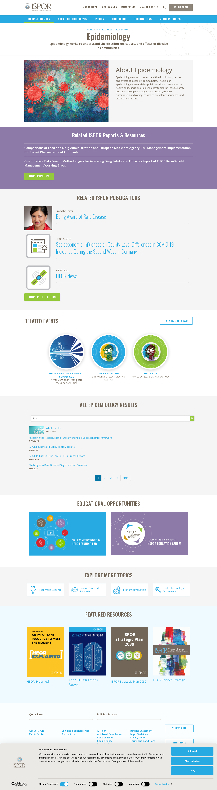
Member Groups (170, 19)
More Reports (39, 176)
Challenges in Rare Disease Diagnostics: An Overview (58, 465)
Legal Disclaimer (139, 734)
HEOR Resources (39, 19)
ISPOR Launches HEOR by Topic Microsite (52, 446)
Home (90, 30)
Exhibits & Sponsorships (75, 730)
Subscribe (179, 728)
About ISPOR (90, 7)
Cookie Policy (104, 741)
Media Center (37, 734)
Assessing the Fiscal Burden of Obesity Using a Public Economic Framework (70, 437)
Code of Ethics (105, 737)
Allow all (192, 751)
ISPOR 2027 (150, 373)
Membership (128, 7)
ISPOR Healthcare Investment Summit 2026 (66, 375)
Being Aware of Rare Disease (81, 216)
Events (99, 19)
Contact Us (68, 734)
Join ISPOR (179, 743)
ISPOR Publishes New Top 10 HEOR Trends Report (57, 456)
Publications (143, 19)
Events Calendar (176, 321)
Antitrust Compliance (109, 734)
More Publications (42, 297)
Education (119, 19)
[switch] (93, 784)
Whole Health (53, 428)
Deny (192, 770)
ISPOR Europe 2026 (108, 373)
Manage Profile (149, 7)
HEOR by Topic (123, 30)
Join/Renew (181, 7)
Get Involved (109, 7)
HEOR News (66, 276)
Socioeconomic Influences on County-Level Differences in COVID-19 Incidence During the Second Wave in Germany (115, 247)
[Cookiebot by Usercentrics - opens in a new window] (19, 784)
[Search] (192, 418)
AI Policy (102, 730)
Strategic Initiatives (72, 19)
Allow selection (192, 761)
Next (125, 477)
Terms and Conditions (142, 741)
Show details (162, 784)
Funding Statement (141, 730)
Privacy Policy (138, 737)
